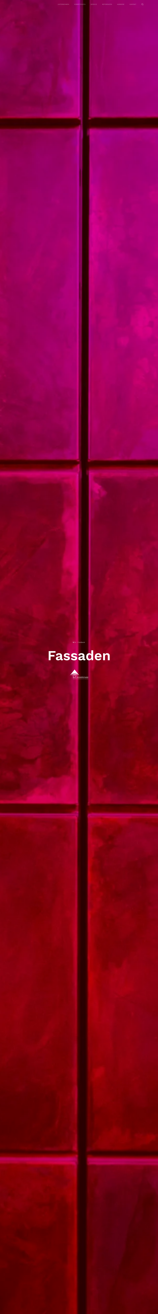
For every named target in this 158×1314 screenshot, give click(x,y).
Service (94, 4)
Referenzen (107, 4)
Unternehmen (63, 4)
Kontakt (133, 4)
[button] (142, 4)
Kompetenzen (79, 4)
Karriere (120, 4)
